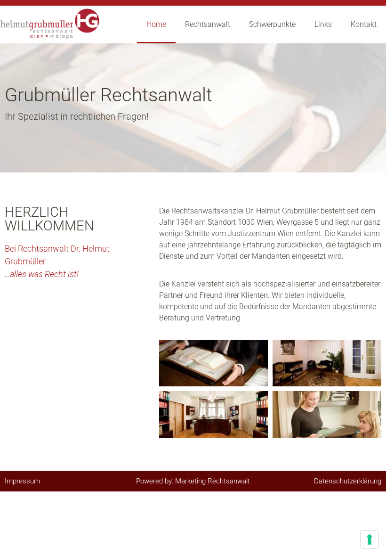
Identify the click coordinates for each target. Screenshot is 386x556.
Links (323, 24)
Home (156, 24)
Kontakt (364, 24)
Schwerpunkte (272, 24)
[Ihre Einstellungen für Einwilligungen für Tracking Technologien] (369, 539)
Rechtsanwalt (207, 24)
